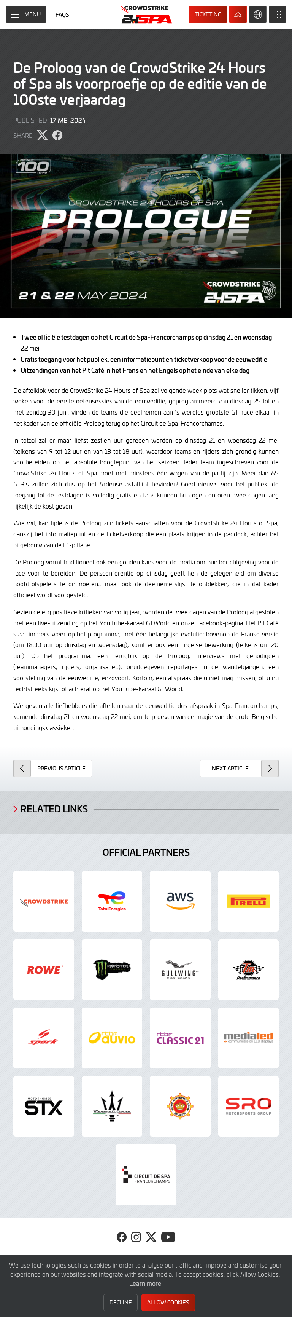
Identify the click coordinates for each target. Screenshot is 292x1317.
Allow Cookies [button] (168, 1302)
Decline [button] (121, 1302)
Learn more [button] (145, 1283)
